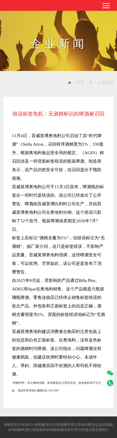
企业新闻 (106, 82)
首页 (80, 82)
